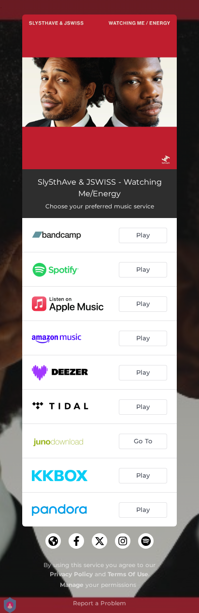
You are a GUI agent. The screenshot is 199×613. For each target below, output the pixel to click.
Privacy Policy (71, 574)
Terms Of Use (128, 574)
